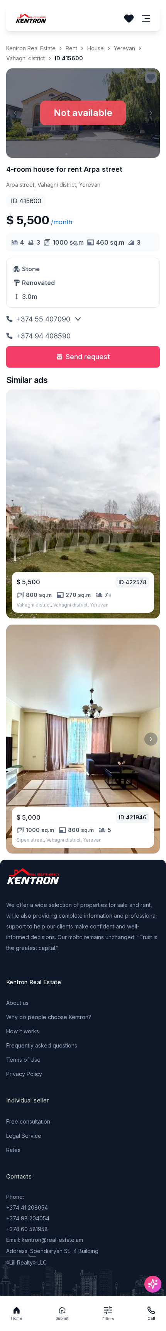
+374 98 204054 (27, 1218)
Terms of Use (23, 1059)
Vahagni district (25, 58)
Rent (71, 48)
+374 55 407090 (43, 319)
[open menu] (146, 18)
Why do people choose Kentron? (48, 1017)
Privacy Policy (24, 1074)
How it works (22, 1031)
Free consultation (28, 1121)
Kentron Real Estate (31, 48)
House (95, 48)
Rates (13, 1150)
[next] (151, 739)
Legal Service (23, 1135)
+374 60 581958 (27, 1229)
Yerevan (124, 48)
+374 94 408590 (43, 336)
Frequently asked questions (41, 1045)
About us (17, 1002)
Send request (88, 357)
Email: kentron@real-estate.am (44, 1240)
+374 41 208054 (27, 1207)
